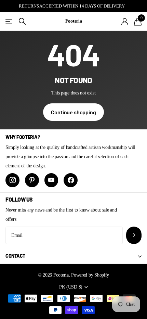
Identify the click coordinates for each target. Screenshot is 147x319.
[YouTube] (51, 180)
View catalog (9, 21)
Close (73, 256)
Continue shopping (73, 112)
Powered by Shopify (90, 275)
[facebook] (71, 180)
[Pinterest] (32, 180)
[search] (22, 21)
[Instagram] (12, 180)
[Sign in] (125, 21)
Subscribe (134, 235)
